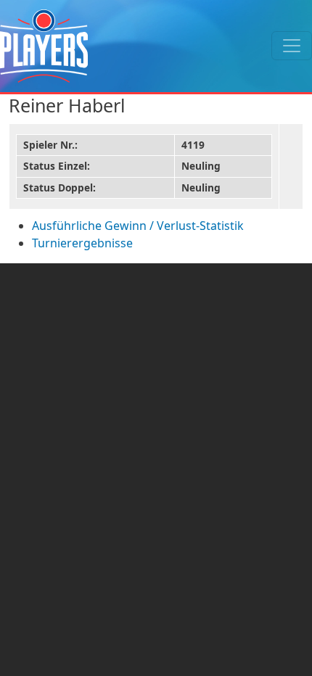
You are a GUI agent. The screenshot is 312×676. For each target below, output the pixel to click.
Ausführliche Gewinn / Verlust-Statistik (138, 226)
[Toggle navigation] (291, 45)
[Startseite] (44, 46)
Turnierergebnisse (82, 243)
